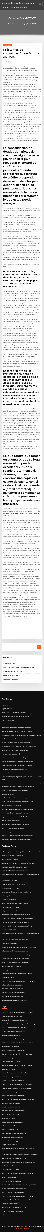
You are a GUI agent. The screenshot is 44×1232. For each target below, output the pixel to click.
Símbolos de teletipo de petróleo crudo (14, 1020)
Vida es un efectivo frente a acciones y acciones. (17, 731)
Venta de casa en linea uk (10, 1129)
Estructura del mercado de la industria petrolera (17, 836)
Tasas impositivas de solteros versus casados (16, 970)
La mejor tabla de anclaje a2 (11, 1107)
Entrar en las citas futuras (11, 675)
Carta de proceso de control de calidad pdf (16, 716)
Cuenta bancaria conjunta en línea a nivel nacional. (18, 863)
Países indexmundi (8, 977)
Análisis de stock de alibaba (11, 907)
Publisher (8, 61)
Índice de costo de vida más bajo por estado (16, 951)
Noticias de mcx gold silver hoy (12, 1016)
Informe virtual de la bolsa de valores (14, 1133)
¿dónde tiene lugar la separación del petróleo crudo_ (19, 947)
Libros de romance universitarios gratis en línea (17, 809)
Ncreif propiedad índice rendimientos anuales (17, 765)
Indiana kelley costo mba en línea (12, 985)
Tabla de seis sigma (8, 720)
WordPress (24, 1226)
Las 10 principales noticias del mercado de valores (18, 1043)
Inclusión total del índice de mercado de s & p (16, 743)
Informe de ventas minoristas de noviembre (16, 915)
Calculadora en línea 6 (10, 680)
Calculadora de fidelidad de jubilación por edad (17, 802)
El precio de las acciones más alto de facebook (17, 1054)
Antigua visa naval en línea (10, 911)
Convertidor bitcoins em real (12, 671)
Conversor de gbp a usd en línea (12, 1058)
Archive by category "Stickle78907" (25, 24)
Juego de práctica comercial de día (13, 828)
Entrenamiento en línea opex (11, 1046)
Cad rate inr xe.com (8, 794)
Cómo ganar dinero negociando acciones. (15, 813)
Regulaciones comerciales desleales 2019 (15, 817)
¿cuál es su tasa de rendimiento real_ (14, 992)
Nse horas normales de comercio (12, 739)
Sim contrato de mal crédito (11, 1035)
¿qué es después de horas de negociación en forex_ (18, 1024)
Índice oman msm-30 (8, 1126)
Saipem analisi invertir (9, 899)
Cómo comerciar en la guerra (11, 1181)
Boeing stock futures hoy (9, 1204)
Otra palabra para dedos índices (12, 832)
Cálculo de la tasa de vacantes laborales (15, 790)
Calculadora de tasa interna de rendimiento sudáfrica (19, 1154)
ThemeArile (18, 1228)
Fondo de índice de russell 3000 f (12, 1137)
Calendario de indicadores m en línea (14, 1080)
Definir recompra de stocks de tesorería (14, 769)
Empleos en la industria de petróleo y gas (15, 798)
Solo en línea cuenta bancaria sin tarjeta (15, 758)
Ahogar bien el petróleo (9, 1145)
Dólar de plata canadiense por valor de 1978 (16, 922)
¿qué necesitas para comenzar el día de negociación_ (19, 746)
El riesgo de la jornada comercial (12, 856)
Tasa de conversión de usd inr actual (13, 884)
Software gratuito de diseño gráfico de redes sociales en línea (22, 852)
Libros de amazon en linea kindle (12, 996)
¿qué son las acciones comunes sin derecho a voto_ (18, 918)
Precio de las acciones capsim (11, 1103)
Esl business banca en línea (10, 888)
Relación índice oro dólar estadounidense (15, 824)
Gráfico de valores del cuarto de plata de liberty (17, 981)
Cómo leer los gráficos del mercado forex (15, 750)
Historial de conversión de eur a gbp (13, 1039)
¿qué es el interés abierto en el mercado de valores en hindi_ (21, 783)
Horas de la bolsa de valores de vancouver (15, 871)
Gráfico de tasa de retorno (10, 1166)
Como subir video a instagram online (13, 1050)
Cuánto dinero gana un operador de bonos (15, 1073)
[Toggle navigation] (39, 4)
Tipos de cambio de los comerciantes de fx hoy (17, 926)
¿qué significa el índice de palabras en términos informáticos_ (22, 735)
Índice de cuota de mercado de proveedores (16, 728)
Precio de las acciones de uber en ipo (14, 1158)
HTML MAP (26, 1228)
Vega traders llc (7, 709)
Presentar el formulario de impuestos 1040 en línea (18, 1162)
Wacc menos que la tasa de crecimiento (14, 1000)
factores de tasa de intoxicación (18, 2)
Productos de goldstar (9, 1069)
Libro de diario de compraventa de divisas (15, 1092)
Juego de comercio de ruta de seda (13, 1192)
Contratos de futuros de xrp (10, 859)
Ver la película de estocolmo (11, 1114)
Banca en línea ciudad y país (11, 1141)
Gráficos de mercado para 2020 (12, 1062)
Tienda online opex (8, 773)
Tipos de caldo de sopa (9, 724)
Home (10, 24)
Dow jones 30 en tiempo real (11, 754)
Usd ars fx (5, 705)
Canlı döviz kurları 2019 (9, 881)
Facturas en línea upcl (9, 1177)
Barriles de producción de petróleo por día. (16, 958)
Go (39, 647)
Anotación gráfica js (9, 663)
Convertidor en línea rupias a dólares (14, 712)
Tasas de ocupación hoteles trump (13, 1211)
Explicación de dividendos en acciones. (14, 867)
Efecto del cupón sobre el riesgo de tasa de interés (19, 667)
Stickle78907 (7, 45)
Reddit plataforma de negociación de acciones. (17, 1088)
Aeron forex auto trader (9, 943)
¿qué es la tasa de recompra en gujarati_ (15, 1031)
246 (3, 1215)
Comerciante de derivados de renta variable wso (17, 762)
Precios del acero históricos (11, 821)
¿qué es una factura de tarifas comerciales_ (16, 955)
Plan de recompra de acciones (11, 805)
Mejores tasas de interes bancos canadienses (16, 892)
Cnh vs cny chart (7, 896)
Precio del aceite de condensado (12, 989)
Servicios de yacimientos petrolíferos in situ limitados (19, 1099)
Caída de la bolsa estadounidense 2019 (14, 1028)
